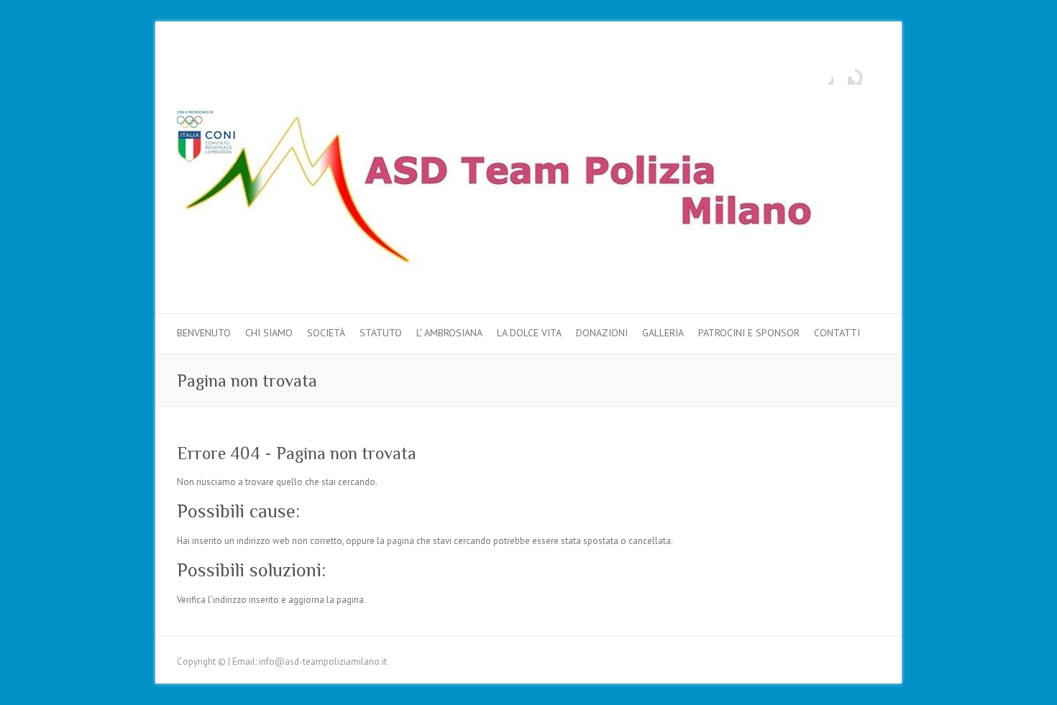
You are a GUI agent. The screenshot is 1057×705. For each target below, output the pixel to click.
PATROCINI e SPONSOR (749, 332)
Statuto (381, 332)
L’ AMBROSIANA (449, 332)
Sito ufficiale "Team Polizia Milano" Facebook (822, 74)
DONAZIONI (602, 332)
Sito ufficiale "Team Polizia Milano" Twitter (844, 74)
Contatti (837, 332)
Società (326, 332)
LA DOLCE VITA (529, 332)
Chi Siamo (269, 332)
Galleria (663, 332)
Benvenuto (204, 332)
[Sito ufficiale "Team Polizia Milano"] (515, 192)
